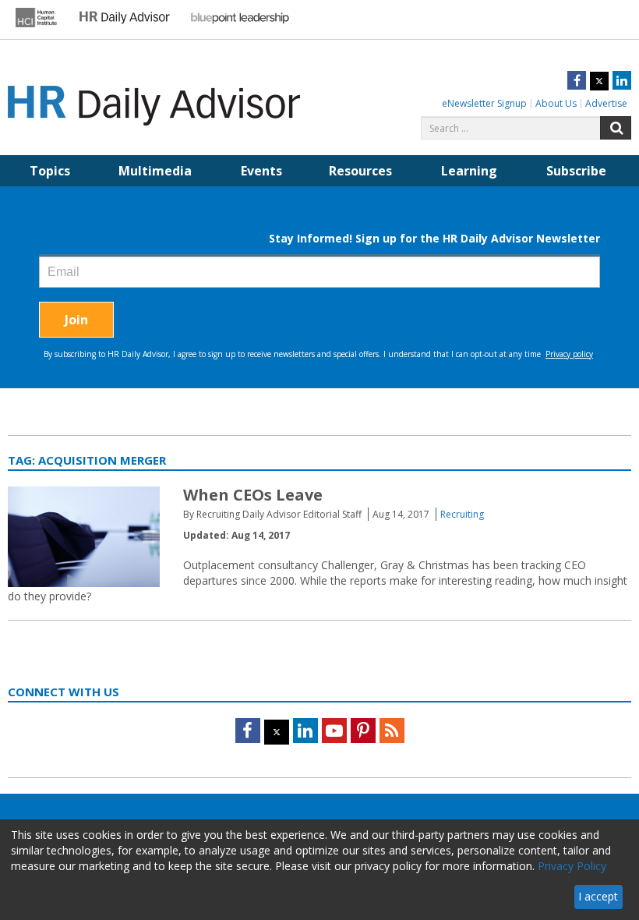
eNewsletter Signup (484, 103)
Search (615, 128)
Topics (50, 170)
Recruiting (462, 514)
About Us (556, 103)
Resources (360, 170)
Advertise (606, 103)
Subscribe (576, 170)
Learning (469, 170)
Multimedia (155, 170)
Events (261, 170)
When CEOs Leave (253, 494)
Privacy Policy (572, 865)
